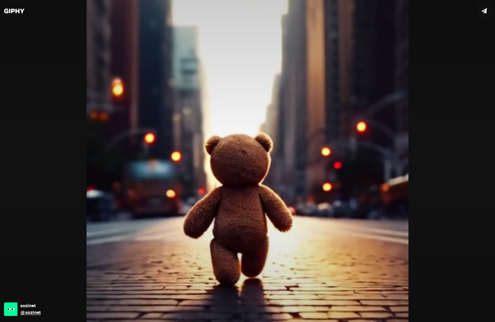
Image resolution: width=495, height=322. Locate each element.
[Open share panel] (484, 11)
